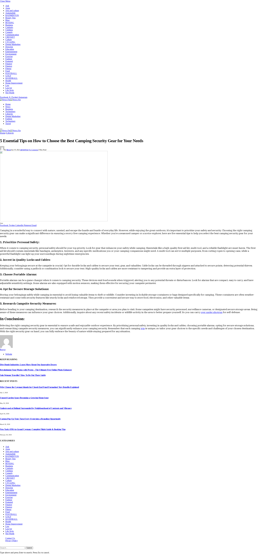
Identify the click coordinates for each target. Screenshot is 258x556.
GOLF (8, 76)
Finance (8, 64)
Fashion (8, 59)
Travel (8, 123)
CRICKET (10, 37)
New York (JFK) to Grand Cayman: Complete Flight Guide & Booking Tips (33, 429)
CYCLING (10, 42)
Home (8, 104)
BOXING (9, 22)
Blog (7, 20)
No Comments (33, 150)
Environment (10, 54)
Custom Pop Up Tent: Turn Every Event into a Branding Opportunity (30, 419)
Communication (12, 35)
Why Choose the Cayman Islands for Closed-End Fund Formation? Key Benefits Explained (39, 387)
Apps (7, 8)
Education (9, 49)
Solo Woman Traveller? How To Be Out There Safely (23, 375)
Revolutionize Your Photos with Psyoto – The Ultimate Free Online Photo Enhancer (36, 370)
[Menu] (1, 128)
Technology (10, 111)
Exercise (9, 56)
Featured (9, 61)
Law (7, 85)
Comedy (9, 32)
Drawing (9, 47)
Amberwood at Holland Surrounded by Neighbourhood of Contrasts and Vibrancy (36, 408)
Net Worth (9, 93)
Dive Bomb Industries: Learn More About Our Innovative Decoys (28, 364)
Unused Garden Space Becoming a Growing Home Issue (24, 398)
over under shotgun (211, 312)
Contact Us (10, 538)
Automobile (10, 13)
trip (143, 328)
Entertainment (11, 51)
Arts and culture (12, 10)
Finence (8, 66)
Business (9, 25)
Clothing (9, 30)
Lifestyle (9, 114)
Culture (8, 39)
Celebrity (9, 27)
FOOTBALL (11, 73)
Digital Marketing (12, 44)
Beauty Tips (10, 18)
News (7, 107)
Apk (7, 6)
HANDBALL (11, 78)
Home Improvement (13, 83)
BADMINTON (12, 15)
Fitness (8, 68)
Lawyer (8, 88)
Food (7, 71)
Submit (29, 548)
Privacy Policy (11, 540)
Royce (9, 150)
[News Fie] (10, 100)
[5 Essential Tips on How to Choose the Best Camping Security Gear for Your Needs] (54, 220)
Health (8, 80)
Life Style (9, 90)
